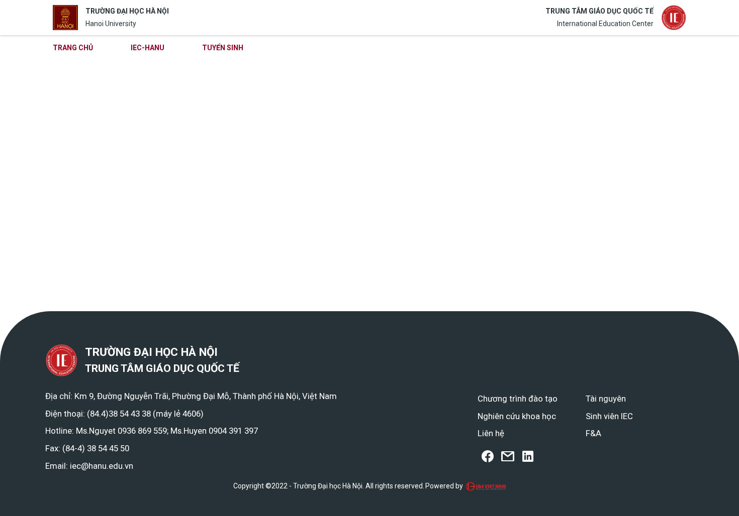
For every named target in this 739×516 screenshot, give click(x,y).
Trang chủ (73, 48)
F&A (593, 433)
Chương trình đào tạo (323, 48)
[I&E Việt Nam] (486, 486)
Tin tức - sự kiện (434, 48)
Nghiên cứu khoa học (517, 416)
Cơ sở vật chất (531, 48)
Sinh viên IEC (609, 416)
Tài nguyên (606, 399)
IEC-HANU (147, 48)
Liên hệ (491, 433)
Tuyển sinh (222, 48)
